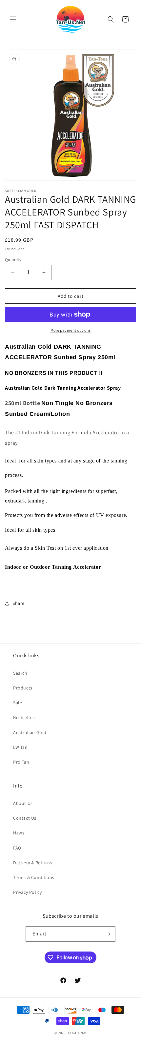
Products (22, 688)
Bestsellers (25, 717)
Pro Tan (21, 762)
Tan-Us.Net (77, 1033)
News (18, 833)
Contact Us (24, 818)
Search (20, 673)
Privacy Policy (27, 892)
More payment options (70, 330)
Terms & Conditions (33, 877)
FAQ (17, 848)
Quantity (13, 259)
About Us (23, 803)
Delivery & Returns (32, 863)
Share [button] (18, 603)
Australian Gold (30, 732)
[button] (13, 19)
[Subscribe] (108, 934)
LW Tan (20, 747)
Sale (17, 703)
